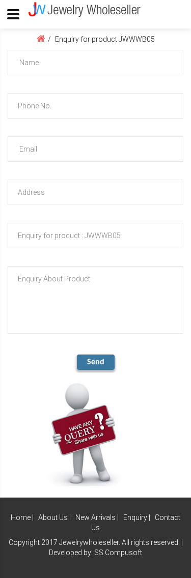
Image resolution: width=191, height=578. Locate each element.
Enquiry (135, 517)
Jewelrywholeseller (89, 542)
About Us (53, 517)
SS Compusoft (118, 552)
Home (21, 517)
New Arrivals (95, 517)
